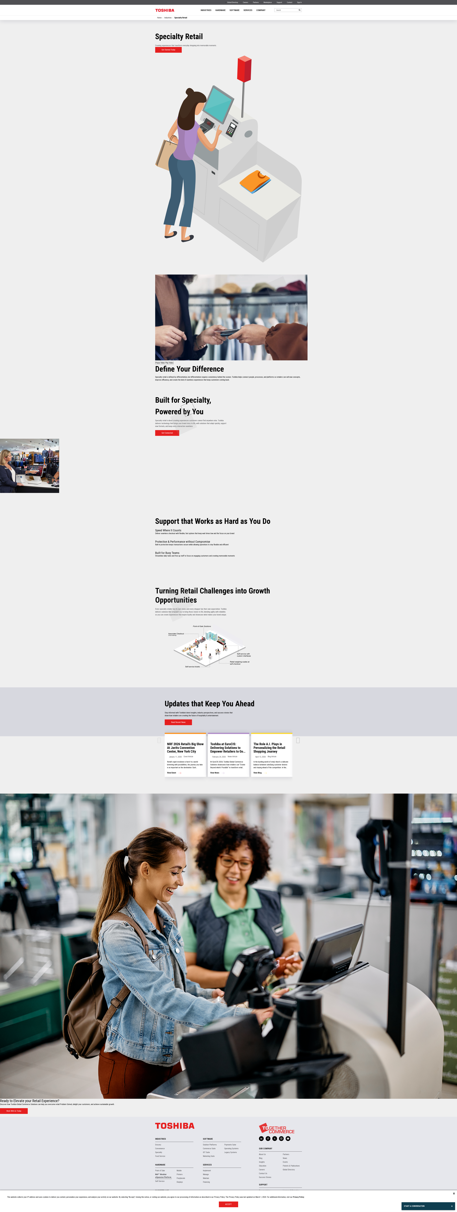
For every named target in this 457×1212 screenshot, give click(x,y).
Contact (289, 2)
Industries (168, 18)
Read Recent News (178, 722)
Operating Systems (231, 1148)
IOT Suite (206, 1152)
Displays (180, 1182)
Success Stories (265, 1177)
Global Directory (232, 2)
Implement (207, 1170)
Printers (180, 1174)
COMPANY (260, 10)
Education (262, 1166)
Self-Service (159, 1181)
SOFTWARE (234, 10)
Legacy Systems (230, 1152)
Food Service (160, 1156)
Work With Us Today (13, 1111)
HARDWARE (220, 10)
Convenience (160, 1148)
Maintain (206, 1178)
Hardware (160, 1164)
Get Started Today (168, 50)
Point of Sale (160, 1170)
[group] (185, 755)
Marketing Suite (209, 1156)
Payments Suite (230, 1145)
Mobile (179, 1170)
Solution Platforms (210, 1145)
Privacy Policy (298, 1197)
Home (159, 18)
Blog (260, 1158)
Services (207, 1164)
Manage (206, 1174)
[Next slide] (298, 740)
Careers (245, 2)
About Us (262, 1154)
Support (279, 2)
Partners (256, 2)
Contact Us (263, 1173)
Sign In (299, 2)
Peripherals (181, 1178)
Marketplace (268, 2)
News (285, 1158)
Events (285, 1162)
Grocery (158, 1145)
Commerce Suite (209, 1148)
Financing (206, 1182)
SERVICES (247, 10)
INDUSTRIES (206, 10)
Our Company (265, 1148)
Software (208, 1139)
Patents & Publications (291, 1166)
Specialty (158, 1152)
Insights (262, 1162)
